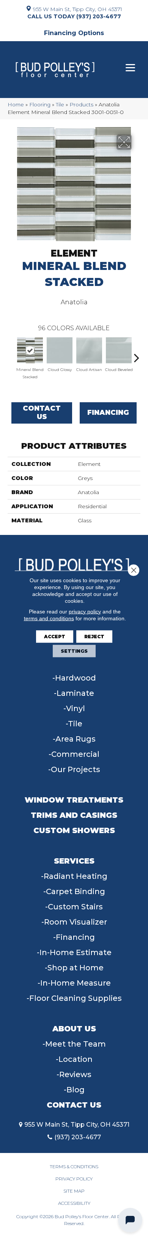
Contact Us (42, 412)
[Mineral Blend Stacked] (30, 350)
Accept (54, 636)
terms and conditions (49, 618)
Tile (60, 104)
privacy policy (85, 611)
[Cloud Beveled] (119, 350)
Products (81, 104)
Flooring (39, 104)
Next (136, 354)
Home (16, 104)
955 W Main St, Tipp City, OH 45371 (77, 9)
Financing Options (74, 33)
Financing (108, 412)
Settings (74, 651)
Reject (94, 636)
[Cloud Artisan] (89, 350)
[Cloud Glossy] (59, 350)
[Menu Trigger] (130, 67)
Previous (11, 354)
